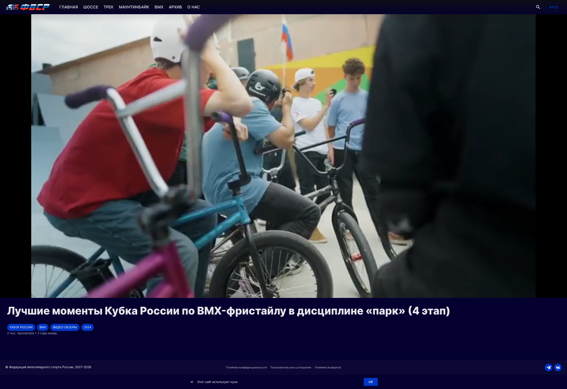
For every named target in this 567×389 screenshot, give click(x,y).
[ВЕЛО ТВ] (27, 7)
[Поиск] (538, 7)
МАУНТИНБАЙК (134, 7)
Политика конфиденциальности (246, 367)
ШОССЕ (90, 7)
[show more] (191, 382)
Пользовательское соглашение (290, 367)
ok (371, 382)
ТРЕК (109, 7)
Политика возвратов (328, 367)
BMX (159, 7)
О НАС (193, 7)
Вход (553, 7)
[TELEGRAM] (548, 367)
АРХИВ (175, 7)
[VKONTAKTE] (558, 367)
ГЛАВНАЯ (68, 7)
